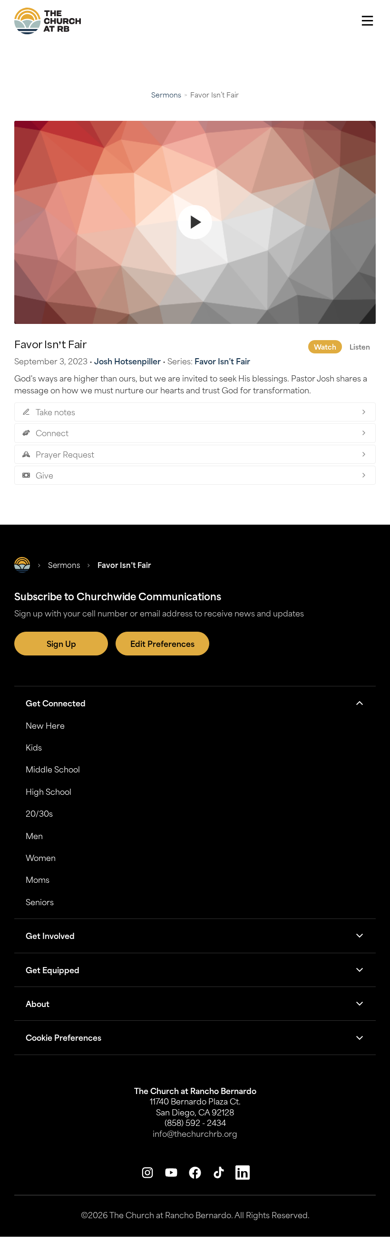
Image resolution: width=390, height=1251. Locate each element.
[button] (367, 20)
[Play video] (195, 222)
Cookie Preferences (63, 1037)
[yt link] (171, 1172)
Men (34, 836)
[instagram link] (147, 1172)
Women (41, 857)
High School (48, 791)
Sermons (166, 94)
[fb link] (195, 1172)
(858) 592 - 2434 (195, 1122)
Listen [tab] (360, 346)
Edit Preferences (162, 643)
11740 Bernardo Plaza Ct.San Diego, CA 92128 (195, 1106)
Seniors (40, 902)
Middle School (53, 769)
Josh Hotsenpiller (127, 361)
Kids (34, 747)
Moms (37, 879)
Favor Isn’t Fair (222, 361)
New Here (45, 725)
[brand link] (47, 21)
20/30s (39, 813)
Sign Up (61, 643)
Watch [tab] (325, 346)
